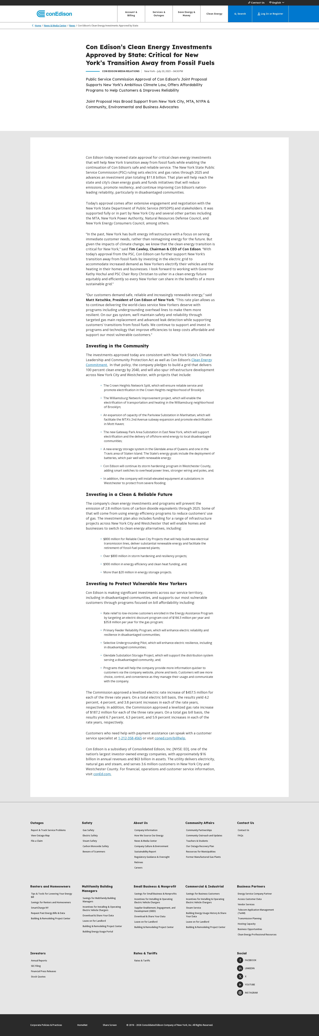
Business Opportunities (250, 929)
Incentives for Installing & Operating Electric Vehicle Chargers (102, 908)
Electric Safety (90, 835)
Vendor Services (246, 904)
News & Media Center (55, 25)
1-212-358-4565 (130, 738)
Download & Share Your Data (98, 915)
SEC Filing (36, 965)
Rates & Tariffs (142, 960)
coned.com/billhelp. (170, 738)
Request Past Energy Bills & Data (48, 913)
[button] (276, 2)
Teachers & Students (197, 840)
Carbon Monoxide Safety (96, 846)
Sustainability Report (145, 851)
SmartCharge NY (40, 907)
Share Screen (110, 1025)
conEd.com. (102, 774)
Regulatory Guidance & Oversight (152, 857)
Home (38, 25)
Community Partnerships (199, 830)
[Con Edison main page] (51, 14)
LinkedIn (250, 968)
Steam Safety (90, 840)
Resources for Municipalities (201, 851)
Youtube (250, 984)
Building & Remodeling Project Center (50, 918)
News (72, 25)
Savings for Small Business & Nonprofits (155, 893)
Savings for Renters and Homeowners (51, 902)
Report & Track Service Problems (48, 830)
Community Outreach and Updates (204, 835)
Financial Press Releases (43, 971)
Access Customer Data (250, 899)
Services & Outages (159, 14)
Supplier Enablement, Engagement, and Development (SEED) (154, 909)
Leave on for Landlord (94, 920)
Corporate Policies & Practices (46, 1025)
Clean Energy (214, 13)
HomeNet (82, 1025)
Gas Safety (88, 830)
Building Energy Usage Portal (98, 931)
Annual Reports (39, 960)
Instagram (251, 992)
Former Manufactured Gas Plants (203, 857)
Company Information (145, 830)
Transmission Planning (250, 918)
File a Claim (37, 840)
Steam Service (193, 907)
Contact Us (258, 2)
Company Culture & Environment (151, 846)
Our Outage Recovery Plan (200, 846)
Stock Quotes (38, 976)
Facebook (250, 960)
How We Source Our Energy (148, 835)
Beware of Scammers (94, 851)
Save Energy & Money (186, 14)
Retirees (138, 862)
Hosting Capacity (246, 923)
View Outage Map (40, 835)
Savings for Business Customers (203, 893)
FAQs (240, 835)
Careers (138, 867)
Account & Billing (131, 14)
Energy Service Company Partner (255, 893)
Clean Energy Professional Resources (257, 934)
